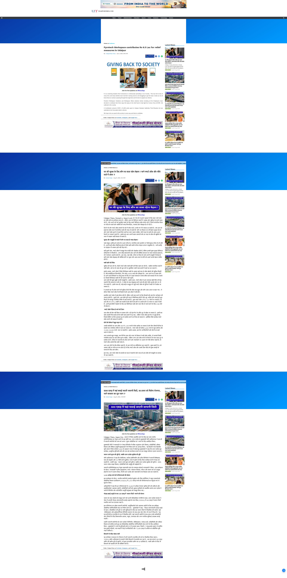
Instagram (125, 117)
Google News (134, 117)
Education (136, 17)
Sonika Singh (109, 178)
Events (171, 17)
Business (155, 17)
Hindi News (112, 167)
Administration (128, 17)
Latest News (170, 45)
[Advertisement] (143, 29)
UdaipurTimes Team (110, 53)
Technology (164, 17)
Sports (143, 17)
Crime (149, 17)
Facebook (118, 117)
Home (105, 43)
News (114, 17)
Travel (119, 17)
